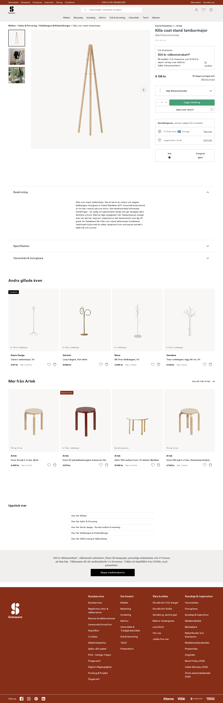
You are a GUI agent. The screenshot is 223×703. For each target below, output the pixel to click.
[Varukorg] (211, 9)
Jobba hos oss (161, 639)
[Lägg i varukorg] (55, 364)
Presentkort (127, 648)
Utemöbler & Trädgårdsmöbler (130, 629)
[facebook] (21, 699)
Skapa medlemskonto (113, 572)
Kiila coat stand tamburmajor (87, 26)
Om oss (157, 633)
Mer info (208, 131)
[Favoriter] (203, 9)
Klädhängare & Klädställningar (55, 25)
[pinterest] (36, 699)
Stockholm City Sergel (165, 602)
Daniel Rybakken (163, 26)
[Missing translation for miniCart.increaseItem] (166, 102)
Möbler (66, 18)
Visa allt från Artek (201, 381)
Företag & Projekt (98, 673)
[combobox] (111, 9)
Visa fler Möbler (79, 516)
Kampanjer (25, 2)
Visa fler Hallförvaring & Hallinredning (89, 539)
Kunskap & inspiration (197, 615)
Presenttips (191, 648)
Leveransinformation (100, 624)
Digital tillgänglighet (100, 667)
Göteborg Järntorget (165, 615)
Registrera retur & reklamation (98, 610)
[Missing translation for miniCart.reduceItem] (157, 102)
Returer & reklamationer (101, 618)
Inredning (90, 18)
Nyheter (156, 18)
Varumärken (13, 2)
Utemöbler (134, 18)
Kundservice (95, 602)
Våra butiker (196, 2)
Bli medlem (208, 64)
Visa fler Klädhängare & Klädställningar (89, 533)
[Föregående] (38, 90)
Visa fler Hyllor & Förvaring (84, 521)
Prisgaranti (94, 661)
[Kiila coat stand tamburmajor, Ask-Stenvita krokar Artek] (90, 89)
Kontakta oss (209, 2)
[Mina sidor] (196, 9)
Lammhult (158, 627)
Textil (145, 18)
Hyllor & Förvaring (27, 25)
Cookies (92, 636)
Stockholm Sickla (162, 608)
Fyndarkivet (70, 2)
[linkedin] (43, 699)
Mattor (102, 18)
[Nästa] (144, 90)
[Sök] (85, 9)
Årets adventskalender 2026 (198, 675)
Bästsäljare (191, 627)
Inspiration (49, 2)
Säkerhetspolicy (97, 642)
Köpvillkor (93, 630)
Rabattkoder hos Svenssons (194, 635)
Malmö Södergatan (164, 621)
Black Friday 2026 (195, 661)
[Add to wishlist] (49, 364)
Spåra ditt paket (97, 648)
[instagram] (29, 699)
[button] (160, 40)
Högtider (190, 655)
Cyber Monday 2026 (196, 667)
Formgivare (37, 2)
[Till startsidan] (11, 9)
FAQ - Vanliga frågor (99, 655)
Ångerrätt (94, 679)
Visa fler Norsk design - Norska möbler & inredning (95, 527)
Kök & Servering (117, 18)
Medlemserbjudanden (197, 642)
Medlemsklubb (193, 621)
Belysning (78, 18)
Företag (59, 2)
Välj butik (207, 140)
